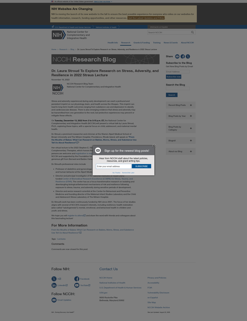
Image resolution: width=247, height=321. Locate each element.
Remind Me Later (128, 173)
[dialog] (123, 160)
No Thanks (116, 173)
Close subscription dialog (154, 146)
